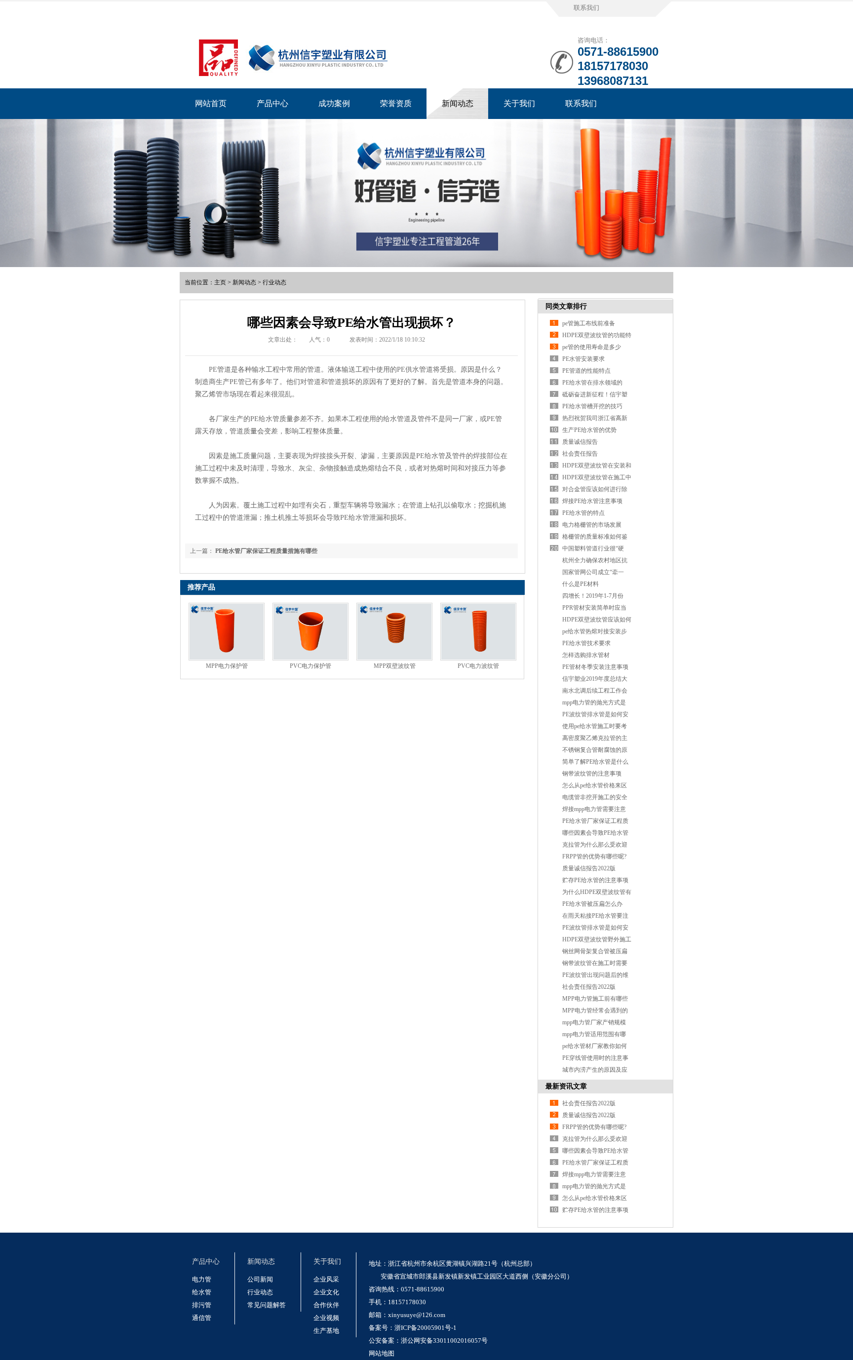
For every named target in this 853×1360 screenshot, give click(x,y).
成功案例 (334, 103)
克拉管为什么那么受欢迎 (594, 844)
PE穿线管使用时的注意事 (595, 1057)
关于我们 (519, 103)
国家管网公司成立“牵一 (593, 572)
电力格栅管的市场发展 (591, 524)
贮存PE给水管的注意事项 (595, 880)
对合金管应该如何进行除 (594, 489)
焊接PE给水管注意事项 (592, 501)
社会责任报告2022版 (589, 986)
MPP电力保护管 (227, 665)
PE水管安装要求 (583, 358)
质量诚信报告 (580, 441)
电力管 (201, 1279)
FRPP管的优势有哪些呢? (594, 856)
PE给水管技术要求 (586, 643)
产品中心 (272, 103)
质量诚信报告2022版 (589, 868)
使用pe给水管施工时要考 (594, 726)
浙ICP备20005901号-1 (425, 1327)
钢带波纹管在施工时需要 (594, 963)
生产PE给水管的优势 (589, 430)
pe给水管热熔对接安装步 (594, 631)
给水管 (201, 1292)
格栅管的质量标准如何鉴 (594, 536)
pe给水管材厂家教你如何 (594, 1046)
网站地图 (381, 1353)
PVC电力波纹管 (478, 665)
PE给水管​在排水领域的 (592, 382)
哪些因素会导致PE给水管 (595, 832)
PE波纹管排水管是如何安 (595, 714)
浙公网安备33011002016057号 (444, 1340)
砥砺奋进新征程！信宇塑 (594, 394)
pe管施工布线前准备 (588, 323)
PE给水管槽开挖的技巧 (592, 406)
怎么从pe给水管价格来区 (594, 785)
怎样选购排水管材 (586, 655)
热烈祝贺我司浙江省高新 (594, 418)
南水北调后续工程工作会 (594, 690)
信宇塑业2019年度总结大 (594, 678)
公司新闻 (260, 1279)
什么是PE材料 (580, 584)
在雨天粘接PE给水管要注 (595, 915)
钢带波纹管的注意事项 (591, 773)
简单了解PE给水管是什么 (595, 761)
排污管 (201, 1305)
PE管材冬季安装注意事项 (595, 666)
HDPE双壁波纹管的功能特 (596, 335)
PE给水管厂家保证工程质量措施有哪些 (266, 550)
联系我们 (586, 7)
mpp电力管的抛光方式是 (594, 702)
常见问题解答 (266, 1305)
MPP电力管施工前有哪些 (595, 998)
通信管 (201, 1317)
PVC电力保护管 (310, 665)
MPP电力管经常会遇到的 (595, 1010)
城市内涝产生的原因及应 (594, 1069)
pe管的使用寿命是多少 (591, 347)
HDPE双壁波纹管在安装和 (596, 465)
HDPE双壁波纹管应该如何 (596, 619)
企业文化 (326, 1292)
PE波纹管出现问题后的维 (595, 974)
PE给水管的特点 (583, 512)
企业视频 (326, 1317)
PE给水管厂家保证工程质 (595, 820)
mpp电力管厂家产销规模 (594, 1022)
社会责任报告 (580, 453)
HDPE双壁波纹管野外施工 (596, 939)
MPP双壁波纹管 (395, 665)
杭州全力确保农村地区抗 (594, 560)
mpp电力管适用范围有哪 (594, 1034)
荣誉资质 (396, 103)
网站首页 (211, 103)
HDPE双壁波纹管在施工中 (596, 477)
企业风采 (326, 1279)
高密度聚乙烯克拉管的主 (594, 738)
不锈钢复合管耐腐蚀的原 (594, 749)
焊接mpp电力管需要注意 (594, 809)
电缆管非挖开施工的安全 (594, 797)
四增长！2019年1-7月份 (592, 595)
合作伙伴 (326, 1305)
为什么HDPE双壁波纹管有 (596, 892)
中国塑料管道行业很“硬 (593, 548)
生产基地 (326, 1330)
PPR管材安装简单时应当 (594, 607)
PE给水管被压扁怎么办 (592, 903)
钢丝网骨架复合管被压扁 (594, 951)
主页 (220, 282)
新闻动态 (457, 103)
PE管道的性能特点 (586, 370)
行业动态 (274, 282)
